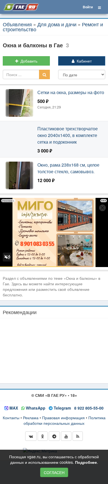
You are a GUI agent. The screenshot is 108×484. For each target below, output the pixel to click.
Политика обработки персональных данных (65, 420)
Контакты (11, 417)
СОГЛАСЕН (54, 472)
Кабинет (83, 61)
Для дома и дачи (56, 24)
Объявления (17, 24)
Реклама (30, 417)
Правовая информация (63, 417)
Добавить (27, 61)
